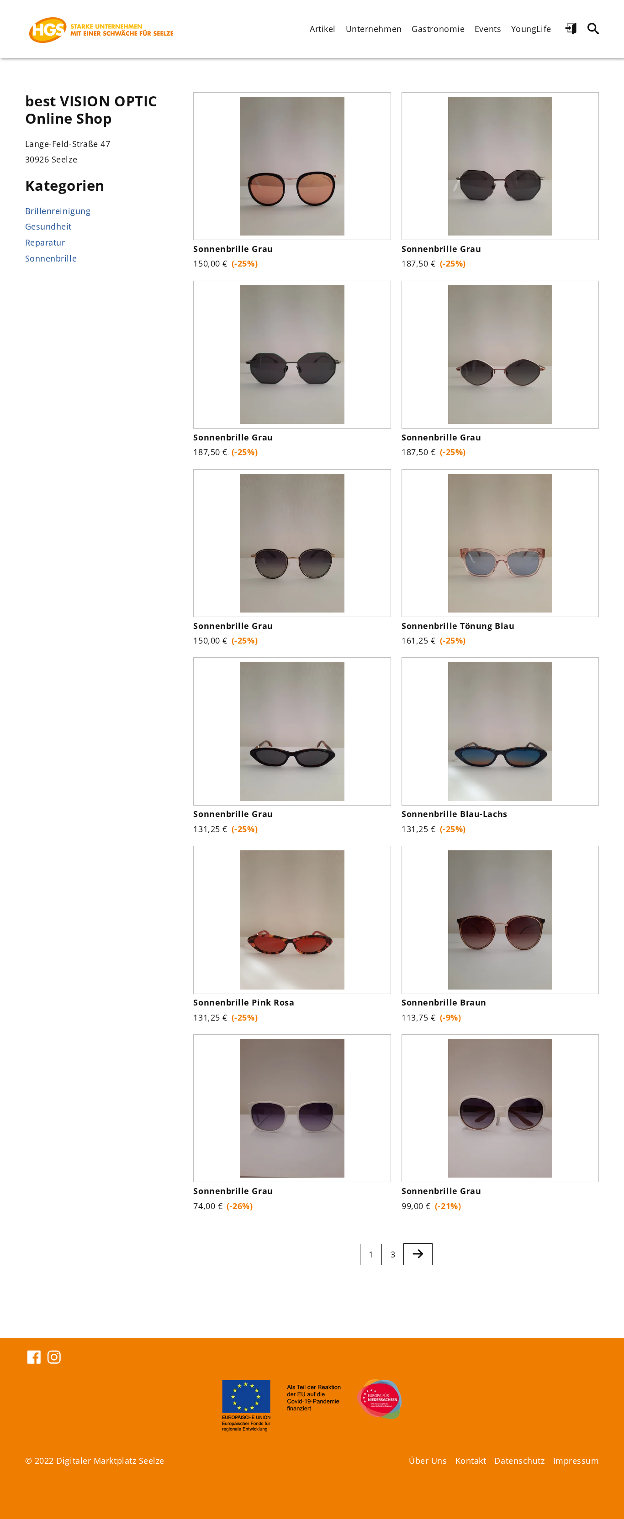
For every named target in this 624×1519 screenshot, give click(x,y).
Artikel (323, 28)
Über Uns (428, 1460)
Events (488, 28)
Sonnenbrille (51, 258)
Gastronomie (438, 28)
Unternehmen (374, 28)
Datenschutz (519, 1460)
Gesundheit (48, 226)
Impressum (576, 1460)
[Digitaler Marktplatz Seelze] (101, 28)
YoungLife (531, 28)
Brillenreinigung (58, 210)
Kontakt (471, 1460)
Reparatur (45, 242)
